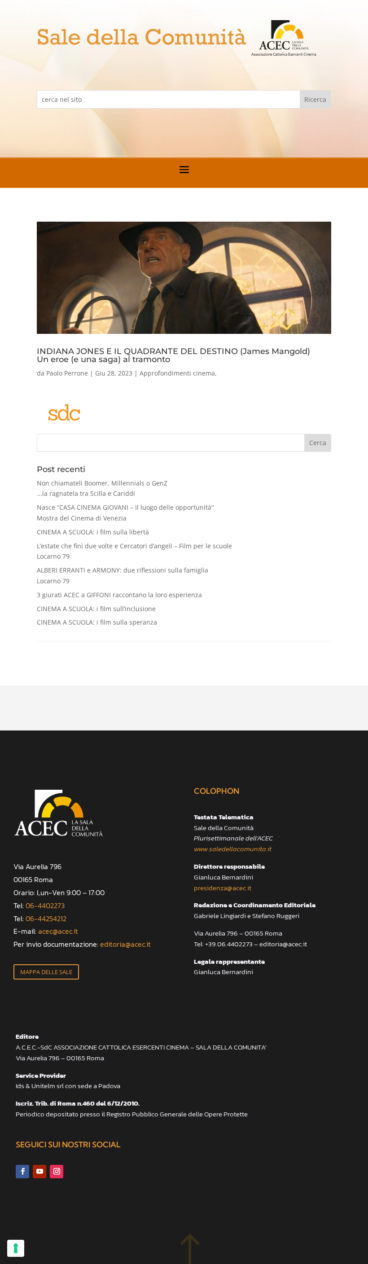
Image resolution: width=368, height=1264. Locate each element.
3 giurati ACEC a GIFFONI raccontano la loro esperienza (119, 594)
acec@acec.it (58, 931)
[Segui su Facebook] (22, 1171)
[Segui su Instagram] (56, 1171)
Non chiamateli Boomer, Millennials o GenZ (102, 488)
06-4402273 (45, 905)
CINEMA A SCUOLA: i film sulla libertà (93, 532)
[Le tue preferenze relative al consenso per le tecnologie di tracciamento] (15, 1248)
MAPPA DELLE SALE (46, 972)
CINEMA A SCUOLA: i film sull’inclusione (96, 608)
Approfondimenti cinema (177, 373)
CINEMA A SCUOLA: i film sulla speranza (97, 622)
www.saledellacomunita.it (233, 849)
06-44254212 (46, 918)
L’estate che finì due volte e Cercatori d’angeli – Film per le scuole (134, 551)
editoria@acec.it (125, 944)
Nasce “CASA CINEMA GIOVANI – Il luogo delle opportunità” (125, 512)
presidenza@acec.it (222, 888)
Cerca (317, 442)
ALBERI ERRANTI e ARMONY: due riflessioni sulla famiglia (122, 575)
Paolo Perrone (67, 373)
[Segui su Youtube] (39, 1171)
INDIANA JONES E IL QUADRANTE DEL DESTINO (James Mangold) (173, 354)
